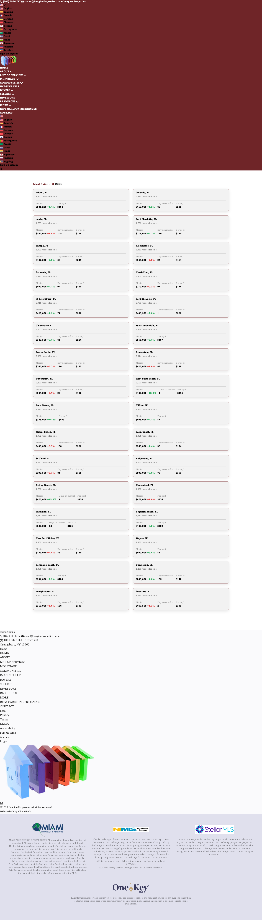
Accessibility (7, 728)
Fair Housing (8, 733)
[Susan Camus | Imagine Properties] (48, 799)
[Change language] (3, 5)
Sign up (4, 54)
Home (3, 649)
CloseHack (24, 811)
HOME (4, 68)
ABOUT (4, 72)
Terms (4, 719)
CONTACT (6, 113)
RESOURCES (7, 101)
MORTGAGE (7, 79)
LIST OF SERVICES (11, 75)
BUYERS (5, 90)
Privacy (4, 715)
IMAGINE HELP (9, 87)
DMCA (4, 724)
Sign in (14, 54)
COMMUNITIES (10, 83)
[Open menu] (1, 169)
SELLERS (5, 94)
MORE (4, 105)
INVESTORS (7, 98)
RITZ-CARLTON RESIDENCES (18, 109)
